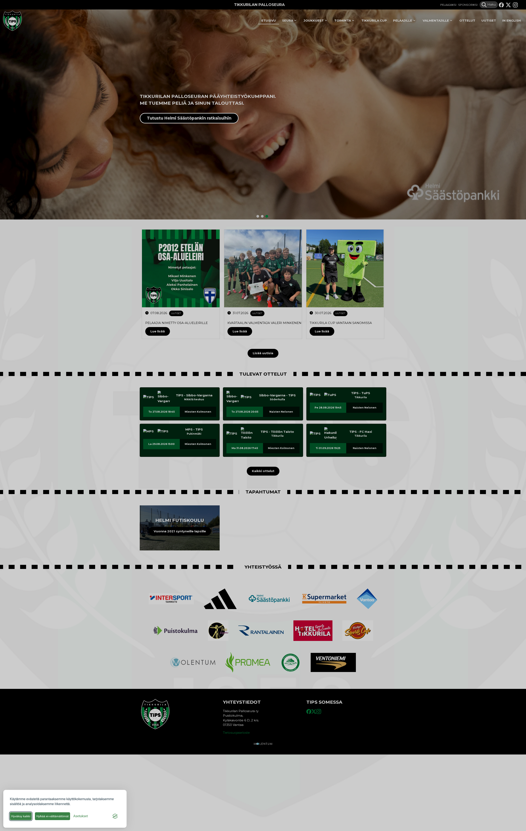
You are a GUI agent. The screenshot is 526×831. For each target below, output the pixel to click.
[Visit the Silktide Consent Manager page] (115, 816)
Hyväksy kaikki (20, 816)
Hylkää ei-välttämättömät (52, 816)
